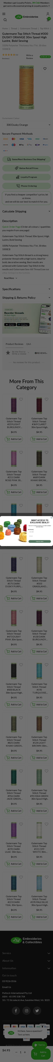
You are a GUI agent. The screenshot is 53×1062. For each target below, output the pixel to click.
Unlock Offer (40, 541)
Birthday (31, 529)
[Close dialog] (51, 517)
